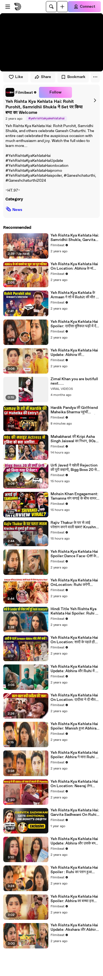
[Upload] (62, 6)
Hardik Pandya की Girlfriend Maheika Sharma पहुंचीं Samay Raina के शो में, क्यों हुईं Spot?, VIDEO (74, 410)
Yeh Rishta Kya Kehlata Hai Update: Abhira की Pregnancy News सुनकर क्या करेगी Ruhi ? (74, 352)
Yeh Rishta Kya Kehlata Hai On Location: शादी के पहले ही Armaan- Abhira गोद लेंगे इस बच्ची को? (74, 640)
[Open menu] (7, 6)
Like (19, 76)
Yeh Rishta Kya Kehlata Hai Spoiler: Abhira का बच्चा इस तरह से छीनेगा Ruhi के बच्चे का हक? (75, 898)
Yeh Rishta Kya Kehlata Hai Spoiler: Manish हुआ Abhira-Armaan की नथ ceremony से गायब (74, 726)
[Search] (51, 6)
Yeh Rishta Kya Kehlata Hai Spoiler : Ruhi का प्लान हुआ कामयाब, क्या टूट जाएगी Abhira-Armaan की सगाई (74, 869)
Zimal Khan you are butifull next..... (74, 381)
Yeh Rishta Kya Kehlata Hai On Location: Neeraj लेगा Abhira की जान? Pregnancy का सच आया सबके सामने (75, 783)
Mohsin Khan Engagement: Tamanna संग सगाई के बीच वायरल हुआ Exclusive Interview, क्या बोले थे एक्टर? (75, 496)
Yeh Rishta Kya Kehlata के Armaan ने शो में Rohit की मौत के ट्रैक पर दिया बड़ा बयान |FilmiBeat (75, 295)
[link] (21, 92)
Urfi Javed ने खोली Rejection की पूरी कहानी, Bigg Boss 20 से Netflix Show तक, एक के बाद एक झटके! (75, 467)
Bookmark (76, 76)
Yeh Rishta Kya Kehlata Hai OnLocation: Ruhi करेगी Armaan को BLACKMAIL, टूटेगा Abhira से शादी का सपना (74, 582)
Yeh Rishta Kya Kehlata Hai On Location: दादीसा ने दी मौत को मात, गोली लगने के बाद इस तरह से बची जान (75, 697)
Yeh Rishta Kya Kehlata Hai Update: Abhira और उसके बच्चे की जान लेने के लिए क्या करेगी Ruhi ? (74, 841)
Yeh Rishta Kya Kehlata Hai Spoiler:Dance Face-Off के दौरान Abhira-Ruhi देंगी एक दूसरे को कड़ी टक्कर (74, 553)
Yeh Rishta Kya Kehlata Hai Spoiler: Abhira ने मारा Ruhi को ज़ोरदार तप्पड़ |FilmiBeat (75, 754)
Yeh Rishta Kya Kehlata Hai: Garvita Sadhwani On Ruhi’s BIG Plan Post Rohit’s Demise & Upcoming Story (75, 812)
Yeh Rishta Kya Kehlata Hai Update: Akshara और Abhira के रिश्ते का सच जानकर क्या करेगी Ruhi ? (74, 927)
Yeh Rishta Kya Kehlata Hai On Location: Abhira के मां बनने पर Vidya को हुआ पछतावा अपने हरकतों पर (74, 266)
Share (46, 76)
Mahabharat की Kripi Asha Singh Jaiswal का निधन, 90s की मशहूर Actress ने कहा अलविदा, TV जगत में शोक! (75, 439)
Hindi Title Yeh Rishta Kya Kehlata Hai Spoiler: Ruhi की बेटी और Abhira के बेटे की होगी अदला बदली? (75, 611)
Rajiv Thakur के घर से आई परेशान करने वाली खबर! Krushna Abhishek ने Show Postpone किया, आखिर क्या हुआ (75, 525)
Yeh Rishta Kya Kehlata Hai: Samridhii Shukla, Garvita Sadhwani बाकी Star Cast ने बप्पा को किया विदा (75, 237)
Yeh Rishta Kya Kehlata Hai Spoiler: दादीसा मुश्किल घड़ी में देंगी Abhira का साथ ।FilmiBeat (75, 324)
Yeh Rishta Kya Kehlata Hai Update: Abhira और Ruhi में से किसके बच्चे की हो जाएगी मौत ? (74, 668)
